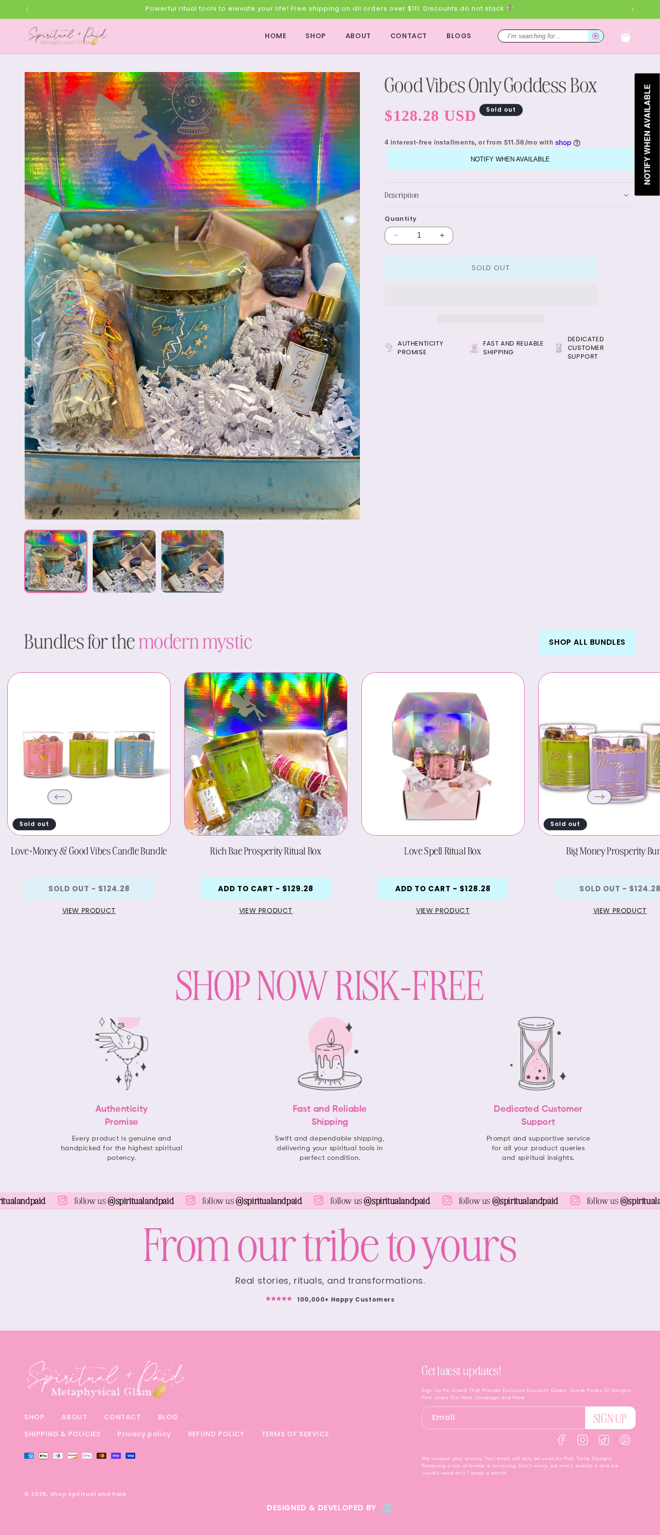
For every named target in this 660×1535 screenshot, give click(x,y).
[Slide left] (60, 797)
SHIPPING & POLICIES (62, 1434)
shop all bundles (587, 642)
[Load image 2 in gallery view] (124, 561)
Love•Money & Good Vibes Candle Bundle (89, 850)
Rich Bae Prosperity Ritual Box (265, 850)
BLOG (168, 1417)
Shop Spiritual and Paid (88, 1494)
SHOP (34, 1417)
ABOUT (74, 1417)
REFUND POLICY (216, 1434)
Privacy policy (144, 1434)
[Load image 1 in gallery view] (55, 561)
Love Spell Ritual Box (443, 850)
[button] (626, 36)
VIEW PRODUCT (89, 910)
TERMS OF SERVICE (295, 1434)
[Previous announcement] (27, 9)
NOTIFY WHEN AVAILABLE (510, 159)
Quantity (400, 218)
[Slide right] (600, 797)
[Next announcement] (632, 9)
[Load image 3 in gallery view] (192, 561)
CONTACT (122, 1417)
